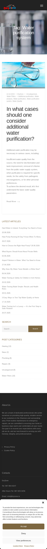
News (4, 352)
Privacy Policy (29, 546)
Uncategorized (31, 94)
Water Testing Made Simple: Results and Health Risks (20, 288)
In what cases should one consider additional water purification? (22, 124)
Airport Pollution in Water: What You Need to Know (21, 260)
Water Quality (17, 101)
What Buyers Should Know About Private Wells (20, 252)
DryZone (20, 94)
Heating (5, 346)
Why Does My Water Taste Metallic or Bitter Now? (21, 269)
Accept (23, 526)
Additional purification (26, 96)
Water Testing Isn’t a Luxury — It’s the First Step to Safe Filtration (21, 307)
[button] (43, 502)
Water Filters (11, 96)
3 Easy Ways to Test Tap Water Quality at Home (20, 298)
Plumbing (5, 358)
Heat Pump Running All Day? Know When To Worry (21, 237)
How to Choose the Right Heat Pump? (16, 246)
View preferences (23, 540)
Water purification (19, 99)
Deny (23, 533)
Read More (11, 201)
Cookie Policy (18, 546)
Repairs (5, 364)
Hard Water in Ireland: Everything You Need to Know (22, 228)
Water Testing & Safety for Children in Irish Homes (21, 278)
